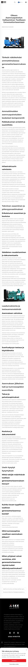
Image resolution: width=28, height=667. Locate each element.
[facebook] (14, 633)
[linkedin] (18, 633)
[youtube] (10, 633)
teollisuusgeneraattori (12, 70)
